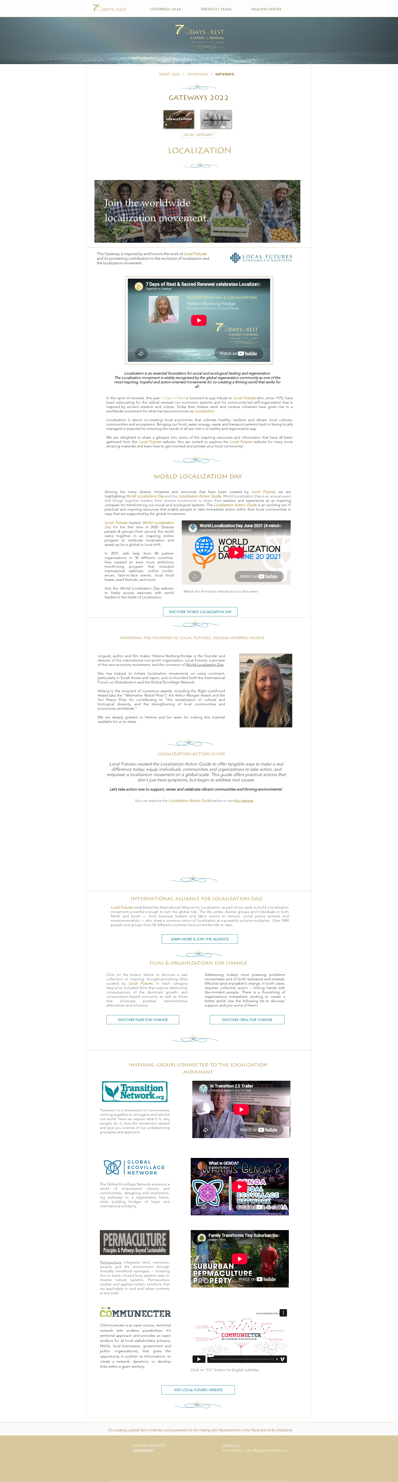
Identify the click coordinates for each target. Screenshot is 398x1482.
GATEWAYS (224, 74)
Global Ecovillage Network (129, 1184)
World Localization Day (205, 664)
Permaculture (111, 1262)
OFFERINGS (197, 74)
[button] (198, 98)
